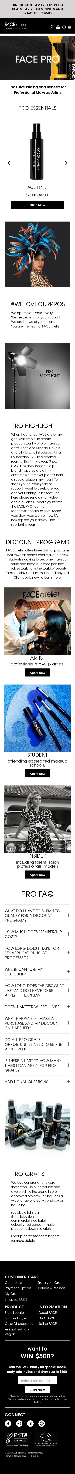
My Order (12, 1293)
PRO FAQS (46, 1318)
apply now (37, 672)
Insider (37, 855)
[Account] (52, 27)
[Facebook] (30, 1423)
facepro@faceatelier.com (31, 510)
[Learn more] (37, 621)
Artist (37, 657)
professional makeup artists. (37, 664)
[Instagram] (19, 1423)
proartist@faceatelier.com (39, 1235)
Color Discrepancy (19, 1323)
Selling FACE (47, 1323)
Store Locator (15, 1312)
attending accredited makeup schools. (37, 763)
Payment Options (18, 1287)
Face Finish (37, 186)
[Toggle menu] (70, 27)
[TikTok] (8, 1423)
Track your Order (50, 1282)
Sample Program (17, 1318)
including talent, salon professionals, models (37, 864)
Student (37, 754)
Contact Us (13, 1282)
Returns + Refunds (51, 1287)
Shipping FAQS (16, 1299)
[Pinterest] (41, 1423)
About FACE (47, 1312)
